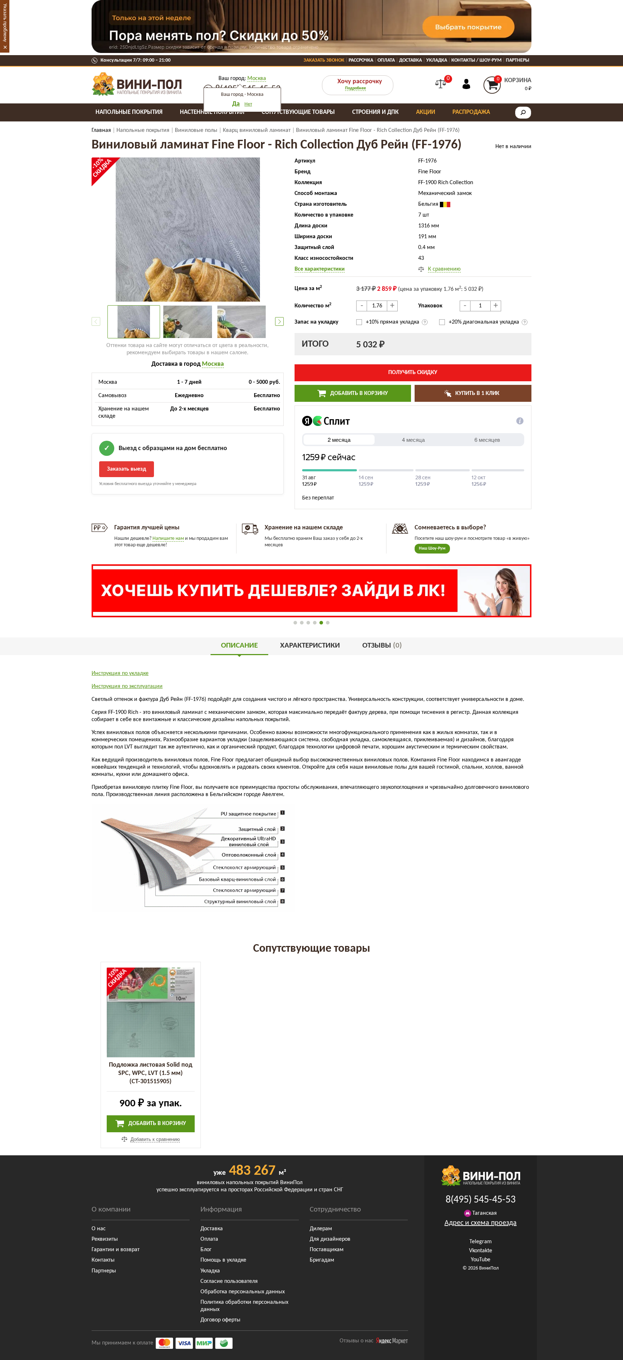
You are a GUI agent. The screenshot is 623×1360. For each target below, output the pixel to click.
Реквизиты (105, 1239)
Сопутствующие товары (298, 112)
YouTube (480, 1260)
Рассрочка (361, 60)
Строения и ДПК (375, 112)
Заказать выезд (126, 469)
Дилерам (321, 1229)
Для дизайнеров (330, 1239)
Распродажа (471, 112)
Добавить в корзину (358, 393)
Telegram (480, 1242)
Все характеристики (320, 269)
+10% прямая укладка (393, 322)
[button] (279, 321)
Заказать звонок (324, 60)
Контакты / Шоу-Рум (476, 60)
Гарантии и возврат (116, 1250)
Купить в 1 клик (476, 393)
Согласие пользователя (229, 1281)
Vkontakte (480, 1251)
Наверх (601, 1349)
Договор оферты (220, 1320)
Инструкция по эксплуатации (127, 686)
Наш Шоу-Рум (432, 548)
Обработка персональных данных (242, 1292)
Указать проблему (5, 23)
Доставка (410, 60)
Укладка (436, 60)
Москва (256, 78)
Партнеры (517, 60)
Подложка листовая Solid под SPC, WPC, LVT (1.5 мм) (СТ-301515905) (150, 1073)
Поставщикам (327, 1250)
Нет (248, 104)
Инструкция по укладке (120, 673)
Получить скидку (412, 372)
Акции (425, 112)
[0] (440, 84)
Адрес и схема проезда (481, 1223)
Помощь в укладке (223, 1260)
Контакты (103, 1260)
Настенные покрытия (212, 112)
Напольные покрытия (129, 112)
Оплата (386, 60)
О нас (99, 1229)
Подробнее (355, 88)
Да (236, 104)
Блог (206, 1250)
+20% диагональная (484, 322)
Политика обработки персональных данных (244, 1305)
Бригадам (322, 1260)
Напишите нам (168, 538)
